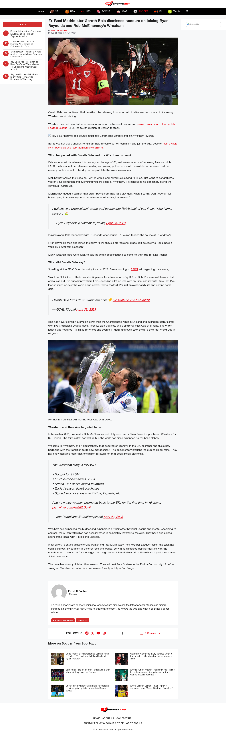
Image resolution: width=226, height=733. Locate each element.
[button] (187, 11)
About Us (108, 719)
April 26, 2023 (115, 223)
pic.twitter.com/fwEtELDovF (71, 507)
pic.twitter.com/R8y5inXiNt (131, 300)
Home (41, 11)
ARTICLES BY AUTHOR (63, 620)
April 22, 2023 (113, 517)
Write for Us (134, 724)
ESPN (134, 269)
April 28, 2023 (86, 309)
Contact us (123, 719)
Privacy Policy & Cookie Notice (104, 724)
